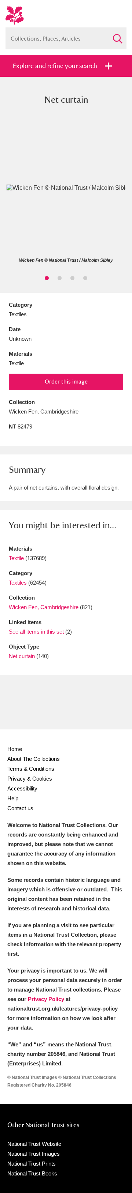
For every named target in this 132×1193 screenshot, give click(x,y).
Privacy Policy (46, 999)
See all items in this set (36, 631)
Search (117, 35)
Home (14, 749)
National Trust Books (32, 1173)
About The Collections (33, 759)
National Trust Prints (31, 1163)
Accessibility (22, 788)
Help (12, 798)
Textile (16, 558)
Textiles (18, 582)
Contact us (20, 808)
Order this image (66, 381)
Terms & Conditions (30, 769)
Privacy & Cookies (29, 778)
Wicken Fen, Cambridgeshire (43, 607)
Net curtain (22, 656)
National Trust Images (33, 1154)
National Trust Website (34, 1144)
